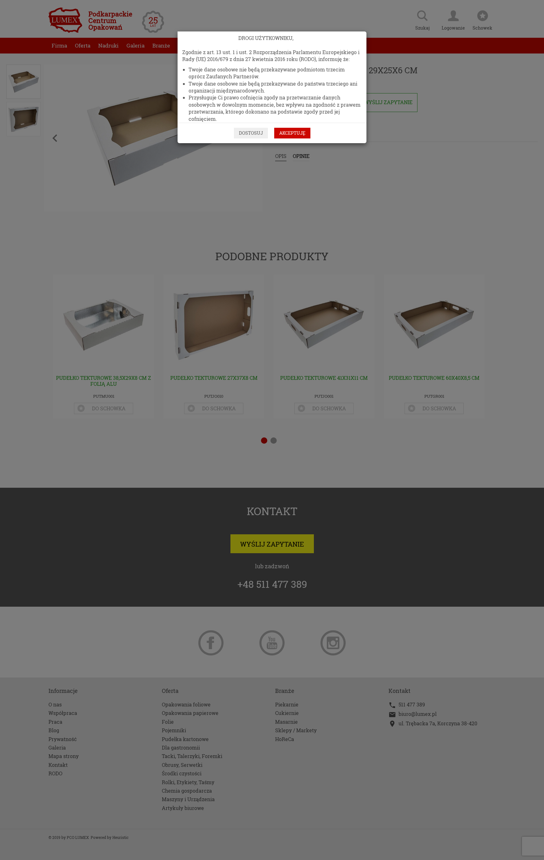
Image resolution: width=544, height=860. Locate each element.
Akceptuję (292, 133)
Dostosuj (251, 133)
